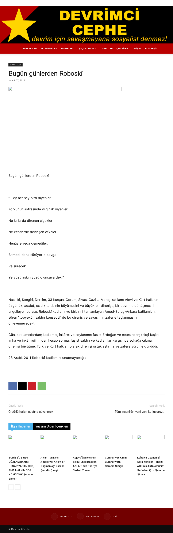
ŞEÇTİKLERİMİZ (87, 48)
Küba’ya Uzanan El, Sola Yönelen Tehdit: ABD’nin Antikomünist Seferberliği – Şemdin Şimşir (151, 466)
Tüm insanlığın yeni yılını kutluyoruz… (140, 412)
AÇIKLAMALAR (49, 48)
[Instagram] (154, 3)
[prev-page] (11, 487)
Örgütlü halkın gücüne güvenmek (30, 412)
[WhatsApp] (42, 386)
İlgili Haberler (20, 426)
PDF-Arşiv (151, 48)
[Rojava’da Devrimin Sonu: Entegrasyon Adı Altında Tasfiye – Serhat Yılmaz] (86, 444)
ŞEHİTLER (107, 48)
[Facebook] (147, 3)
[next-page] (17, 487)
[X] (22, 386)
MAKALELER (30, 48)
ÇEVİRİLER (122, 48)
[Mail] (161, 3)
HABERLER (67, 48)
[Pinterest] (32, 386)
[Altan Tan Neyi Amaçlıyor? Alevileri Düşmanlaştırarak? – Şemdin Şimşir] (54, 444)
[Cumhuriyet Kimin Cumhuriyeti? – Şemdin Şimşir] (118, 444)
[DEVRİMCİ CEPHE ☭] (86, 24)
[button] (141, 2)
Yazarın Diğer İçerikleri (51, 426)
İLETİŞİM (136, 48)
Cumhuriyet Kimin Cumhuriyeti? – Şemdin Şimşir (116, 462)
